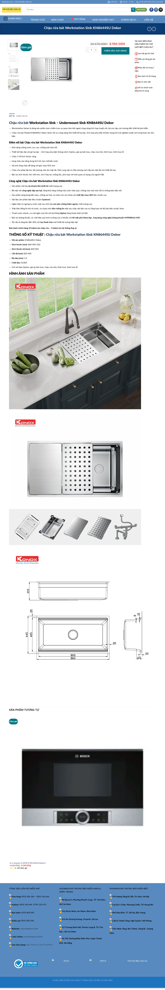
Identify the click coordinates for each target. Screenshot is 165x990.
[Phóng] (24, 102)
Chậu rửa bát (18, 123)
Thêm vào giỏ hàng (115, 51)
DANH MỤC (15, 18)
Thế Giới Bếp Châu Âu (137, 961)
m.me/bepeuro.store (33, 937)
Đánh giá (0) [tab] (21, 116)
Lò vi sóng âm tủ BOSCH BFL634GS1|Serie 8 (27, 863)
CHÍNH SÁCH (128, 20)
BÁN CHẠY (57, 20)
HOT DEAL (80, 19)
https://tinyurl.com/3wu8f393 (39, 945)
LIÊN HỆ (148, 20)
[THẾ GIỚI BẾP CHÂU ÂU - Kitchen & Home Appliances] (11, 10)
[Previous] (10, 878)
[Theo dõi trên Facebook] (151, 10)
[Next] (30, 101)
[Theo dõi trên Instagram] (156, 10)
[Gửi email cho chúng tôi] (161, 10)
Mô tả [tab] (12, 116)
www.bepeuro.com (29, 929)
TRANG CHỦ (38, 20)
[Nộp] (133, 10)
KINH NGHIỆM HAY (103, 20)
